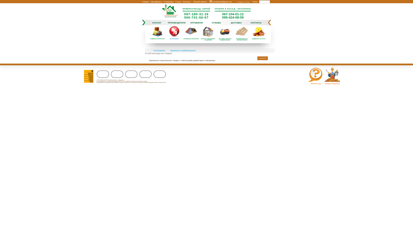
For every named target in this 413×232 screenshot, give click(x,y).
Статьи (178, 2)
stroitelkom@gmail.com (222, 2)
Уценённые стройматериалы (183, 51)
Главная (145, 2)
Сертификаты (156, 2)
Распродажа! (159, 51)
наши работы (332, 84)
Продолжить (262, 58)
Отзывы (216, 23)
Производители (177, 23)
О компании (169, 2)
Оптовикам (196, 23)
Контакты (187, 2)
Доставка (236, 23)
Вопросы (316, 84)
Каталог (156, 23)
